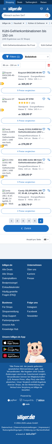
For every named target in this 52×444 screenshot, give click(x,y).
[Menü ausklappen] (23, 23)
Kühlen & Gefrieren (36, 23)
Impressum (44, 427)
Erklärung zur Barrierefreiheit (37, 430)
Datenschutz (7, 427)
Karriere (31, 274)
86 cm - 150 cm (10, 65)
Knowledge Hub (10, 329)
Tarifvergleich (31, 2)
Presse (30, 278)
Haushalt (17, 23)
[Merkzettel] (41, 9)
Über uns (31, 269)
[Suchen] (47, 15)
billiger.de (6, 23)
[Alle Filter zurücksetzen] (48, 65)
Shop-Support (9, 316)
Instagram (32, 307)
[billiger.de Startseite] (15, 9)
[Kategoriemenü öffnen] (4, 9)
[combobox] (26, 15)
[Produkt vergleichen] (49, 72)
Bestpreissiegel (9, 283)
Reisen (43, 2)
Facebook (32, 311)
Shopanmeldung (10, 311)
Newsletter (32, 316)
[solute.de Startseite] (26, 434)
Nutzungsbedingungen (12, 430)
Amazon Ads (8, 325)
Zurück (27, 228)
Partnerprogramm (10, 320)
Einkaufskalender (10, 287)
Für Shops (7, 307)
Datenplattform (9, 278)
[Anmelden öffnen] (47, 9)
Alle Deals (7, 269)
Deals (19, 2)
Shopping (10, 2)
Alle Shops (7, 274)
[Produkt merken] (44, 72)
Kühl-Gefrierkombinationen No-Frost (19, 45)
